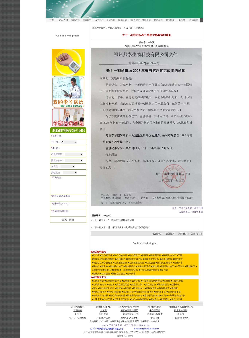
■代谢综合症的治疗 (143, 292)
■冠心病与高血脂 (117, 295)
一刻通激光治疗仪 (129, 314)
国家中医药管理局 (129, 310)
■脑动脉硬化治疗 (106, 288)
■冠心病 (96, 255)
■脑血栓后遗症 (143, 266)
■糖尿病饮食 (151, 288)
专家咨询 (87, 20)
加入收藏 (104, 321)
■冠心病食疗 (134, 255)
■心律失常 (178, 262)
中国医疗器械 (103, 317)
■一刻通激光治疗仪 (175, 295)
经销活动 (140, 28)
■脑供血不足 (160, 292)
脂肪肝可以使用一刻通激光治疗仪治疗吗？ (129, 227)
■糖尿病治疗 (138, 288)
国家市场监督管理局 (129, 307)
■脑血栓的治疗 (115, 266)
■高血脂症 (109, 259)
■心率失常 (179, 266)
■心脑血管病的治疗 (131, 281)
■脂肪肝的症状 (114, 292)
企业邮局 (155, 321)
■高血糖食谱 (163, 288)
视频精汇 (193, 20)
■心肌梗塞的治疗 (136, 262)
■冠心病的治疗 (120, 255)
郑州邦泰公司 (77, 307)
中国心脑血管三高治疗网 (120, 28)
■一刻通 (124, 270)
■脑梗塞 (144, 255)
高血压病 (170, 20)
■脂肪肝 (96, 273)
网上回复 (134, 321)
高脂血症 (146, 20)
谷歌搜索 (103, 314)
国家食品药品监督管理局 (181, 307)
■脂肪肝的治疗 (99, 292)
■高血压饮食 (150, 284)
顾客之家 (122, 20)
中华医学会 (154, 310)
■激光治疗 (133, 270)
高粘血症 (158, 20)
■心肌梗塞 (107, 262)
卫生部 (78, 314)
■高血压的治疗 (122, 284)
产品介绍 (63, 20)
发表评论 (157, 233)
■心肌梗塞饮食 (120, 262)
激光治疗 (110, 20)
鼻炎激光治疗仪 (103, 307)
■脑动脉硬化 (163, 284)
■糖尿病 (164, 270)
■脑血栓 (96, 266)
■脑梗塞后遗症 (118, 273)
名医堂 (182, 20)
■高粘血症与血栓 (100, 295)
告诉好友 (170, 233)
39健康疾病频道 (155, 314)
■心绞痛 (143, 270)
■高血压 (107, 270)
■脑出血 (104, 266)
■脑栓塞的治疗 (166, 266)
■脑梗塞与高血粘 (134, 295)
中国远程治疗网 (180, 317)
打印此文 (183, 233)
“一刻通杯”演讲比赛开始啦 (121, 220)
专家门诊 (75, 20)
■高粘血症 (178, 259)
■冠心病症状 (106, 255)
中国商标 (155, 317)
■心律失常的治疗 (121, 299)
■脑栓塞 (155, 266)
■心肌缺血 (150, 262)
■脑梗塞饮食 (98, 259)
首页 (51, 20)
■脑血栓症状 (129, 266)
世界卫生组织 (180, 310)
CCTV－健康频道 (77, 317)
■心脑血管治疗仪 (112, 281)
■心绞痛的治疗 (99, 284)
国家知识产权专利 (129, 317)
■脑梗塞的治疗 (169, 255)
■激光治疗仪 (176, 299)
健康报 (180, 314)
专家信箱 (124, 321)
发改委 (103, 310)
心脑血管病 (134, 20)
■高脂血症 (120, 259)
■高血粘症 (97, 262)
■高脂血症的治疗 (151, 259)
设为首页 (94, 321)
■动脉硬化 (105, 273)
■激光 (94, 288)
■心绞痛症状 (177, 281)
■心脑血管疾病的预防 (151, 281)
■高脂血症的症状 (134, 259)
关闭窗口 (196, 233)
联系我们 (145, 321)
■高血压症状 (136, 284)
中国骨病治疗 (155, 307)
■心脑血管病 (98, 281)
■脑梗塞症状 (155, 255)
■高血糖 (115, 270)
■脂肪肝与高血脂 (151, 295)
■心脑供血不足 (173, 292)
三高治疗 (77, 310)
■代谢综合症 (128, 292)
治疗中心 (99, 20)
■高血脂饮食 (166, 259)
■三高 (179, 255)
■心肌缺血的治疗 (163, 262)
